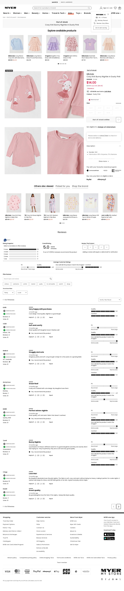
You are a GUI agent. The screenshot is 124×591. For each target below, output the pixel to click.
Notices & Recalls (42, 548)
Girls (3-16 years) (11, 17)
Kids (4, 17)
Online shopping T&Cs (46, 558)
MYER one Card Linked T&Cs (96, 558)
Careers (72, 528)
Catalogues (7, 541)
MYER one (73, 521)
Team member (62, 562)
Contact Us (40, 528)
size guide (118, 103)
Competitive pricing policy (28, 558)
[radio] (91, 108)
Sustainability (74, 538)
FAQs (38, 524)
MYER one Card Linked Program (13, 544)
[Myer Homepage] (10, 9)
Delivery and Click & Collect (12, 531)
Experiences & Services (44, 534)
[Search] (89, 8)
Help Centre (40, 521)
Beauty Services (41, 538)
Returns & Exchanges (10, 534)
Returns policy (12, 558)
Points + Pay (7, 528)
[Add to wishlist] (118, 119)
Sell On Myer (74, 544)
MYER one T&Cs (79, 558)
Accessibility (40, 551)
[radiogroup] (104, 110)
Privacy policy (112, 558)
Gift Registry (40, 541)
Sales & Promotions (42, 544)
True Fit (5, 538)
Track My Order (8, 521)
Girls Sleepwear (22, 17)
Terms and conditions (64, 558)
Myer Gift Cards (75, 524)
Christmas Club (75, 541)
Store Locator (40, 531)
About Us (73, 531)
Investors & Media (76, 534)
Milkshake (90, 74)
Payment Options (9, 524)
